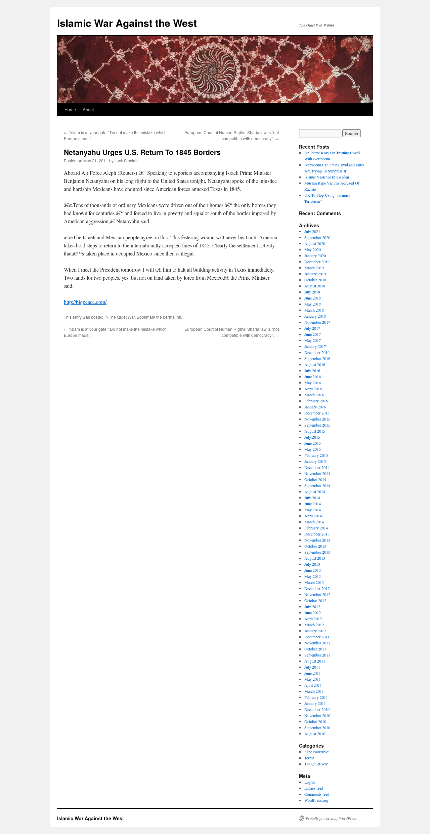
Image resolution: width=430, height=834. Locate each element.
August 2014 (314, 491)
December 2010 (317, 709)
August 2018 (314, 285)
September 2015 (317, 425)
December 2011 (317, 636)
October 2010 (315, 721)
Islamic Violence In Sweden (326, 177)
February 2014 (316, 527)
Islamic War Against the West (127, 22)
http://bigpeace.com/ (85, 301)
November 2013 (317, 540)
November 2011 (317, 642)
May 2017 (312, 340)
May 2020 (312, 249)
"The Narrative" (317, 751)
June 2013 (312, 570)
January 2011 (315, 703)
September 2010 (317, 727)
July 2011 (312, 667)
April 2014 (313, 515)
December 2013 (317, 534)
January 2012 (315, 630)
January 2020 (315, 255)
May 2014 (312, 509)
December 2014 (317, 467)
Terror (309, 757)
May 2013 (312, 576)
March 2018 (314, 310)
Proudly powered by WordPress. (332, 818)
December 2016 (317, 352)
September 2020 (317, 237)
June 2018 (312, 298)
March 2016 (314, 394)
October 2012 (315, 600)
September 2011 (317, 655)
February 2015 (316, 455)
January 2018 (315, 316)
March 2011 (314, 691)
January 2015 (315, 461)
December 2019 (317, 261)
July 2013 (312, 564)
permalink (172, 317)
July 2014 (312, 497)
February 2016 (316, 400)
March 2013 (314, 582)
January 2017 (315, 346)
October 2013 (315, 546)
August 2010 (314, 733)
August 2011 (314, 661)
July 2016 (312, 370)
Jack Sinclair (126, 160)
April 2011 (313, 685)
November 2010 (317, 715)
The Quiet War (122, 317)
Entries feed (313, 788)
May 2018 (312, 304)
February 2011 (316, 697)
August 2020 (314, 243)
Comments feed (316, 794)
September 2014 (317, 485)
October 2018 (315, 279)
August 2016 (314, 364)
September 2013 (317, 552)
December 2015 (317, 412)
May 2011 (312, 679)
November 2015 (317, 419)
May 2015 (312, 449)
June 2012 (312, 612)
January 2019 (315, 273)
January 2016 (315, 406)
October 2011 (315, 648)
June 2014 (312, 503)
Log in (309, 782)
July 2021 (312, 231)
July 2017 (312, 328)
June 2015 (312, 443)
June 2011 (312, 673)
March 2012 (314, 624)
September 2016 (317, 358)
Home (70, 109)
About (88, 109)
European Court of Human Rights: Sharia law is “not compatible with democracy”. (231, 135)
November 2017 (317, 322)
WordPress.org (316, 800)
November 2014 (317, 473)
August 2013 (314, 558)
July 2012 (312, 606)
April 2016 (313, 388)
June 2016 (312, 376)
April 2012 (313, 618)
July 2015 (312, 437)
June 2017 (312, 334)
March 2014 (314, 521)
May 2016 (312, 382)
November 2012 (317, 594)
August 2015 (314, 431)
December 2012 (317, 588)
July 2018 (312, 291)
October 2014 (315, 479)
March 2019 (314, 267)
